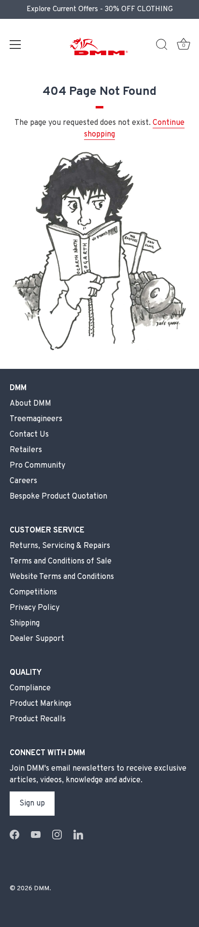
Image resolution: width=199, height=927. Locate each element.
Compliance (30, 688)
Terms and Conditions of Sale (61, 561)
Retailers (26, 450)
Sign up (32, 803)
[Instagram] (57, 834)
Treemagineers (36, 419)
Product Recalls (38, 719)
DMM (41, 888)
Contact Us (29, 435)
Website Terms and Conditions (62, 577)
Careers (23, 481)
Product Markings (40, 704)
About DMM (30, 404)
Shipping (25, 623)
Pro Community (37, 466)
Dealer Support (37, 639)
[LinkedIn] (78, 834)
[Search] (161, 46)
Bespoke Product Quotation (58, 496)
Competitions (33, 592)
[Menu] (15, 44)
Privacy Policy (34, 608)
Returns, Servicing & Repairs (60, 546)
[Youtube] (36, 834)
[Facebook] (14, 834)
